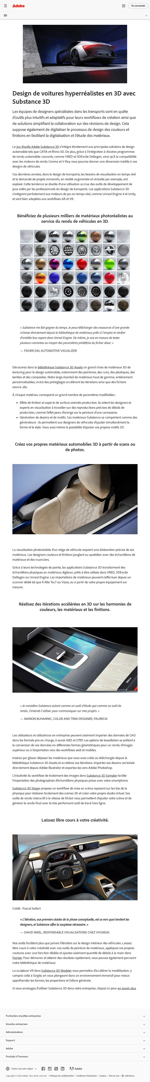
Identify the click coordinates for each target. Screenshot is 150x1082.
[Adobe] (18, 5)
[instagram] (50, 1069)
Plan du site (114, 1076)
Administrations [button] (14, 1032)
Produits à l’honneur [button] (17, 1056)
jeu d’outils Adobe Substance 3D (37, 147)
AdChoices (129, 1076)
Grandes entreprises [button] (17, 1024)
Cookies (102, 1076)
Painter (17, 958)
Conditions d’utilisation (86, 1076)
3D (5, 15)
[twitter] (56, 1069)
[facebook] (43, 1069)
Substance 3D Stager (26, 788)
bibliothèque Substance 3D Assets (60, 367)
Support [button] (10, 1040)
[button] (124, 6)
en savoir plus (127, 988)
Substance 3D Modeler (56, 971)
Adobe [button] (9, 1048)
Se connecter (138, 5)
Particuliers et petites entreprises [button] (23, 1015)
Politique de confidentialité (62, 1076)
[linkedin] (62, 1069)
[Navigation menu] (5, 5)
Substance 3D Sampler (102, 776)
